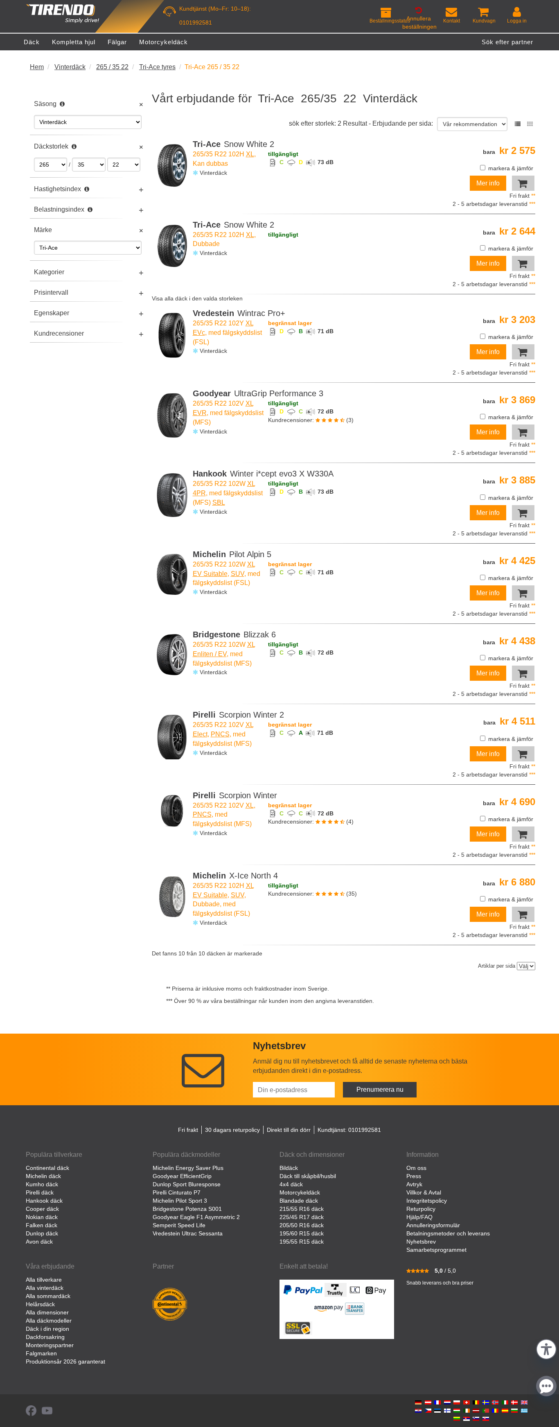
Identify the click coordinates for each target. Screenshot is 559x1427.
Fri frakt (188, 1130)
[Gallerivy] (530, 124)
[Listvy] (517, 124)
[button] (546, 1348)
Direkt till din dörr (289, 1130)
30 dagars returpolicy (232, 1130)
